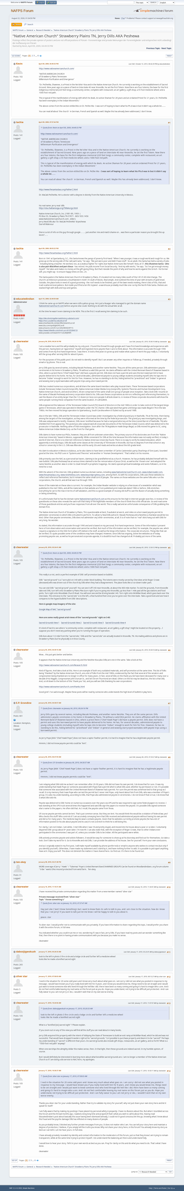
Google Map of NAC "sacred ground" (55, 609)
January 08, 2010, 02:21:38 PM (50, 862)
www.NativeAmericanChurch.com (126, 472)
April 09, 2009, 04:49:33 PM (49, 64)
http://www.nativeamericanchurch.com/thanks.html (62, 686)
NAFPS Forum (22, 11)
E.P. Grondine (23, 702)
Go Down (16, 56)
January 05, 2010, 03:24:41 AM (50, 547)
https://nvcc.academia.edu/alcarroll (53, 321)
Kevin (19, 63)
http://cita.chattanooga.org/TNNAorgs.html (58, 208)
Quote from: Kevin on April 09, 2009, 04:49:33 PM (62, 127)
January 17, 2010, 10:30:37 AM (50, 1070)
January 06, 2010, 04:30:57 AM (50, 703)
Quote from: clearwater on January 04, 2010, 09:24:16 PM (65, 708)
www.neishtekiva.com (70, 475)
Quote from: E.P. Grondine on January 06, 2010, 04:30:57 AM (66, 762)
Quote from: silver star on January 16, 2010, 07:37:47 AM (65, 903)
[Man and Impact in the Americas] (15, 719)
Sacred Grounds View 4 (115, 622)
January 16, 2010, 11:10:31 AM (50, 887)
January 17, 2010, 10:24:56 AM (50, 1003)
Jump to (134, 1171)
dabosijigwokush (26, 951)
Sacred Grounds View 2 (71, 622)
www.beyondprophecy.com (93, 475)
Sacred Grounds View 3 (93, 622)
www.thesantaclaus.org (49, 475)
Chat (123, 18)
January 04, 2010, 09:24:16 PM (50, 341)
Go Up (14, 1160)
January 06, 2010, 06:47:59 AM (50, 757)
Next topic (166, 48)
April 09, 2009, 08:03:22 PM (49, 248)
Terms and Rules (160, 1188)
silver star (21, 976)
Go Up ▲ (171, 1188)
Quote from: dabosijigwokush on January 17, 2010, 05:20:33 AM (68, 1008)
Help (150, 1188)
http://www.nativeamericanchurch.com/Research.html (63, 665)
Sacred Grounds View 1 (49, 622)
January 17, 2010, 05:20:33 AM (50, 952)
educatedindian (25, 298)
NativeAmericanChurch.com (51, 306)
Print (169, 56)
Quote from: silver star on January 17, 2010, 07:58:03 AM (65, 1076)
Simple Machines (28, 1188)
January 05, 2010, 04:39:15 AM (50, 650)
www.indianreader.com (152, 472)
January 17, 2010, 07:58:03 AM (50, 976)
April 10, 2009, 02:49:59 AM (49, 299)
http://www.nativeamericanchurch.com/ (56, 68)
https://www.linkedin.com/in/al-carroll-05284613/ (58, 330)
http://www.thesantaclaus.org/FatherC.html (58, 189)
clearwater (22, 341)
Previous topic (153, 48)
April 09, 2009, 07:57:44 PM (49, 122)
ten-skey (21, 862)
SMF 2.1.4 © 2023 (15, 1188)
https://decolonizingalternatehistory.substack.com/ (59, 318)
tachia (19, 122)
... (36, 55)
